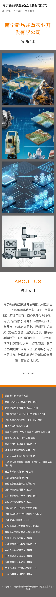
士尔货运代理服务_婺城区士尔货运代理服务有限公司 (28, 464)
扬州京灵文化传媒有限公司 (18, 538)
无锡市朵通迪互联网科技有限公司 (22, 526)
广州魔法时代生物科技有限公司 (21, 568)
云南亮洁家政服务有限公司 (18, 550)
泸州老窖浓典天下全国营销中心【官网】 (25, 414)
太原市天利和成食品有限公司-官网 (22, 532)
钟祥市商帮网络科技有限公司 (20, 450)
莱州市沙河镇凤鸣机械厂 (17, 396)
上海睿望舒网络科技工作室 (18, 520)
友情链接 (29, 11)
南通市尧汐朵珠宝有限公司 (18, 556)
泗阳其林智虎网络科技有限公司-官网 (23, 420)
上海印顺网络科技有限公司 (18, 490)
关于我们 (18, 11)
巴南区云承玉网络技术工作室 (20, 456)
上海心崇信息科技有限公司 (18, 574)
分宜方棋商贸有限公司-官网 (19, 471)
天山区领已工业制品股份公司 (20, 483)
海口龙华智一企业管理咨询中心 (21, 508)
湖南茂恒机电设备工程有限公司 (21, 444)
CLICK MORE (28, 373)
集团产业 (6, 11)
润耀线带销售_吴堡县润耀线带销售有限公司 (27, 432)
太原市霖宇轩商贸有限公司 (18, 562)
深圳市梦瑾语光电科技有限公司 (21, 496)
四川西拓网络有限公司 (16, 477)
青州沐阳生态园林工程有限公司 (21, 402)
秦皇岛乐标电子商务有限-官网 (20, 438)
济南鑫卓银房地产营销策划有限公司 (23, 514)
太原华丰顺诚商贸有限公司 (18, 502)
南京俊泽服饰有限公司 (16, 426)
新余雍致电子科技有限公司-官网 (21, 408)
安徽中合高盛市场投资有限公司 (21, 544)
